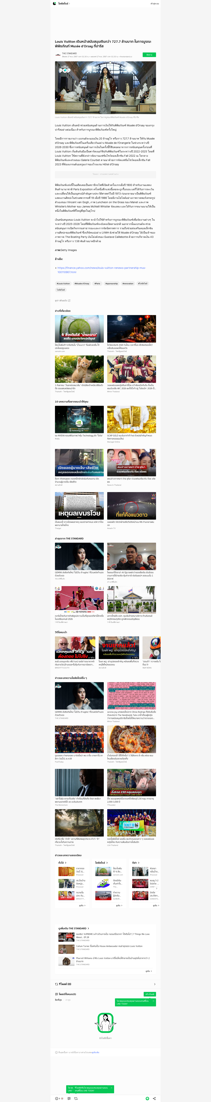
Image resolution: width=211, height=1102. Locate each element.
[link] (69, 1098)
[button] (59, 1098)
